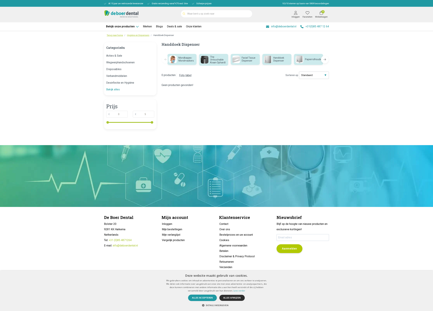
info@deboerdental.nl (125, 245)
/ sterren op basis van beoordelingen (305, 3)
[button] (325, 59)
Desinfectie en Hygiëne (120, 82)
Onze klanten (193, 26)
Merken (147, 26)
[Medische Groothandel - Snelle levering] (121, 13)
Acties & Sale (114, 55)
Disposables (113, 69)
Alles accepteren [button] (202, 297)
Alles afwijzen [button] (232, 297)
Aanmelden (289, 248)
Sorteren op (292, 75)
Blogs (159, 26)
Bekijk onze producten (120, 26)
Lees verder (239, 290)
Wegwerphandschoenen (120, 62)
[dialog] (216, 291)
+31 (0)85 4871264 (120, 240)
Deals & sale (174, 26)
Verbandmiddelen (116, 76)
